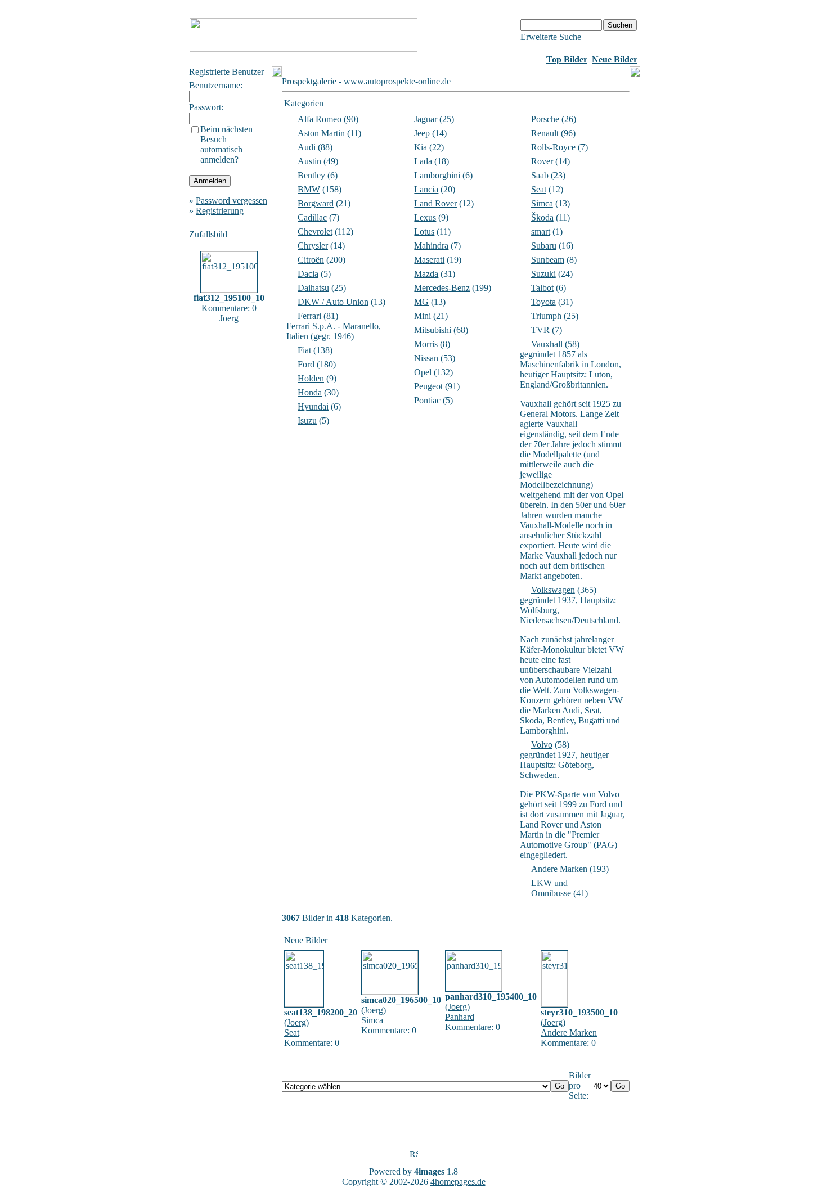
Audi (307, 147)
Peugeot (428, 386)
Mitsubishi (432, 330)
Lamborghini (437, 175)
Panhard (459, 1017)
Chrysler (313, 245)
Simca (542, 203)
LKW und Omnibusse (551, 888)
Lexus (425, 217)
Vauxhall (547, 344)
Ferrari (309, 316)
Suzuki (543, 273)
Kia (420, 147)
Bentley (311, 175)
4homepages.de (458, 1181)
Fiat (304, 350)
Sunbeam (547, 259)
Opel (423, 372)
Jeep (422, 133)
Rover (542, 161)
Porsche (545, 119)
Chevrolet (315, 231)
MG (421, 302)
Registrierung (220, 210)
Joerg (296, 1022)
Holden (311, 378)
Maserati (429, 259)
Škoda (542, 217)
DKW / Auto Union (333, 302)
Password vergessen (231, 200)
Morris (426, 344)
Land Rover (435, 203)
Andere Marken (559, 869)
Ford (306, 364)
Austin (309, 161)
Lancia (426, 189)
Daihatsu (313, 288)
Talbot (542, 288)
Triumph (546, 316)
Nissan (426, 358)
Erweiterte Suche (550, 37)
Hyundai (313, 406)
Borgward (316, 203)
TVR (540, 330)
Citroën (311, 259)
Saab (540, 175)
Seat (538, 189)
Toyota (543, 302)
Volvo (541, 744)
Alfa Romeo (319, 119)
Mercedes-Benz (442, 288)
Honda (310, 392)
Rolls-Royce (553, 147)
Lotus (424, 231)
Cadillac (312, 217)
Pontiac (427, 400)
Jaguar (425, 119)
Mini (422, 316)
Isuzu (307, 420)
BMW (309, 189)
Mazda (426, 273)
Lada (423, 161)
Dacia (308, 273)
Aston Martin (321, 133)
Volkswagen (553, 590)
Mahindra (431, 245)
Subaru (543, 245)
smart (540, 231)
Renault (545, 133)
